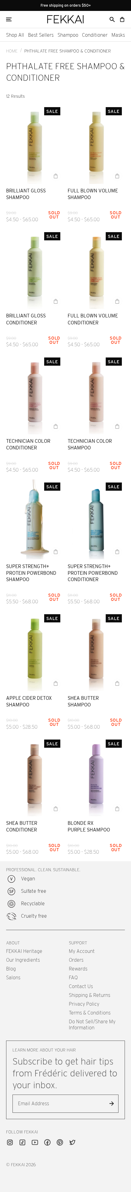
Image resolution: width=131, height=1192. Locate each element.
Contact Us (81, 986)
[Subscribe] (111, 1104)
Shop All (15, 35)
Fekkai (18, 1164)
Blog (11, 969)
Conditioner (95, 35)
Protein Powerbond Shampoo (31, 576)
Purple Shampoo (89, 830)
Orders (76, 960)
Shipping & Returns (89, 995)
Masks (118, 35)
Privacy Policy (84, 1004)
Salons (13, 977)
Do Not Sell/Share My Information (92, 1025)
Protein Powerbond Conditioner (93, 576)
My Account (82, 951)
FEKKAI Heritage (24, 951)
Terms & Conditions (90, 1013)
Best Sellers (41, 35)
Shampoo (68, 35)
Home (12, 51)
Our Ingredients (23, 960)
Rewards (78, 969)
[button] (112, 19)
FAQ (73, 977)
